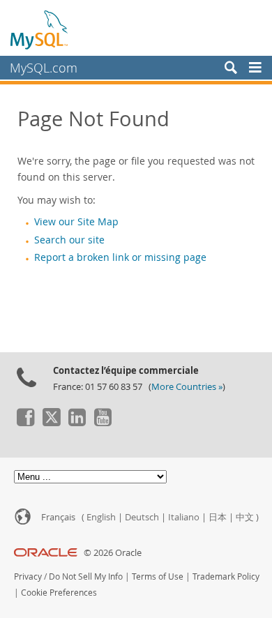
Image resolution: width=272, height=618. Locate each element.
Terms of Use (157, 576)
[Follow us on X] (51, 422)
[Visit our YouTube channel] (102, 422)
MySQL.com (43, 67)
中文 (245, 517)
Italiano (183, 517)
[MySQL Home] (39, 29)
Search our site (69, 240)
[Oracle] (45, 553)
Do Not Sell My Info (86, 576)
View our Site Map (76, 222)
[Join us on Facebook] (25, 422)
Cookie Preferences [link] (59, 592)
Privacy (28, 576)
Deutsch (142, 517)
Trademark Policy (225, 576)
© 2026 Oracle (113, 553)
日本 (218, 517)
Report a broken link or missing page (120, 257)
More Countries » (186, 387)
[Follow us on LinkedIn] (77, 422)
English (101, 517)
